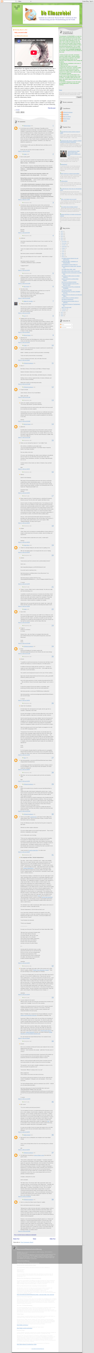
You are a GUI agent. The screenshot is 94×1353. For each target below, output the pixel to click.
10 (53, 345)
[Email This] (17, 112)
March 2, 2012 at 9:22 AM (24, 342)
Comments (63, 327)
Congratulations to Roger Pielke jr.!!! (70, 264)
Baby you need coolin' (21, 32)
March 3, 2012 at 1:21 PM (24, 754)
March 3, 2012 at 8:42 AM (24, 622)
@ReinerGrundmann (28, 363)
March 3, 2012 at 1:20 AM (24, 606)
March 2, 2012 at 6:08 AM (24, 332)
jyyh (25, 315)
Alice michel (26, 286)
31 (53, 855)
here (39, 895)
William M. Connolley (28, 301)
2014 (62, 236)
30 (53, 814)
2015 (62, 234)
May (63, 253)
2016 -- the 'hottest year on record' (68, 199)
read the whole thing (33, 850)
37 (53, 1153)
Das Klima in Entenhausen (67, 299)
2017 (62, 231)
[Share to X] (20, 112)
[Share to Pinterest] (24, 112)
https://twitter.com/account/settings (24, 1328)
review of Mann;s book (39, 1155)
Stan (25, 757)
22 (53, 609)
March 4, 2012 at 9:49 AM (24, 851)
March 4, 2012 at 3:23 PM (24, 963)
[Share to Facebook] (22, 112)
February (64, 309)
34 (53, 1041)
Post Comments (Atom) (27, 1242)
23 (53, 626)
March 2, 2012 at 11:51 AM (24, 437)
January (64, 310)
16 (53, 472)
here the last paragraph (47, 897)
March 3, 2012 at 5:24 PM (24, 781)
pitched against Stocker (46, 1030)
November (64, 243)
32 (53, 966)
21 (53, 587)
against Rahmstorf (30, 1032)
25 (53, 657)
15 (53, 440)
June (63, 251)
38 (53, 1200)
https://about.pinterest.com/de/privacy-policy (27, 1344)
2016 (62, 233)
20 (53, 555)
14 (53, 424)
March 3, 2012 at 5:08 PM (24, 769)
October (64, 244)
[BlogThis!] (18, 112)
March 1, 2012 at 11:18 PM (24, 313)
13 (53, 400)
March (63, 256)
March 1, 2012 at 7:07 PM (24, 151)
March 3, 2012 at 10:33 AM (24, 643)
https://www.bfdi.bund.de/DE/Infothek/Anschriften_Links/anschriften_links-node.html (35, 1294)
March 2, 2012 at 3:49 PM (24, 522)
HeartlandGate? (63, 164)
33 (53, 998)
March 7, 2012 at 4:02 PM (24, 1149)
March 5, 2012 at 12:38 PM (24, 1098)
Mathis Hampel (27, 1134)
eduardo (65, 120)
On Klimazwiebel (63, 181)
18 (53, 526)
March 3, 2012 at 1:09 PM (24, 700)
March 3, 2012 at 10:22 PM (24, 811)
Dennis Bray (66, 114)
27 (53, 758)
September (64, 246)
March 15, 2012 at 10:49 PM (24, 1196)
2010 (62, 314)
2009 (62, 315)
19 (53, 545)
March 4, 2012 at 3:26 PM (24, 994)
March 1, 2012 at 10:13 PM (24, 283)
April (63, 255)
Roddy (25, 154)
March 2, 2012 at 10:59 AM (24, 421)
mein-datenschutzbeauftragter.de (37, 1348)
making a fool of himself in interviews (29, 1015)
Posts (62, 324)
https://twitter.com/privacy (22, 1325)
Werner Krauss (27, 125)
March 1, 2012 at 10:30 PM (24, 298)
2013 (62, 238)
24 (53, 646)
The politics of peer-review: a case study (71, 271)
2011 (62, 312)
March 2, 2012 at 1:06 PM (24, 469)
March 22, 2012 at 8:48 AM (24, 1231)
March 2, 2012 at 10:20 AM (24, 384)
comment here (33, 816)
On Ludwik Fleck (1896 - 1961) (69, 269)
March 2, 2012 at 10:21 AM (24, 397)
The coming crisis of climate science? (69, 206)
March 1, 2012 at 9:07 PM (24, 232)
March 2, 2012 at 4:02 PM (24, 552)
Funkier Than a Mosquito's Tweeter (41, 970)
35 (53, 1102)
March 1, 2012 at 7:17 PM (24, 199)
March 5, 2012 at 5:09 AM (24, 1038)
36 (53, 1135)
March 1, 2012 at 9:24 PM (24, 270)
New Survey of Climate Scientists (69, 282)
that (48, 1121)
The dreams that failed (67, 289)
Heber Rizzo (26, 545)
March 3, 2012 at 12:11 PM (24, 653)
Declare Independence (28, 868)
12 (53, 387)
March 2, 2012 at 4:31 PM (24, 583)
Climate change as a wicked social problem (69, 173)
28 (53, 773)
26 (53, 703)
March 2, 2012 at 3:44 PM (24, 492)
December (64, 241)
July (63, 249)
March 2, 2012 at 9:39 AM (24, 360)
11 (53, 363)
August (63, 248)
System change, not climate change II (70, 297)
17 (53, 496)
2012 (62, 239)
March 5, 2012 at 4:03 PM (24, 1132)
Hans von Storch (67, 116)
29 (53, 784)
